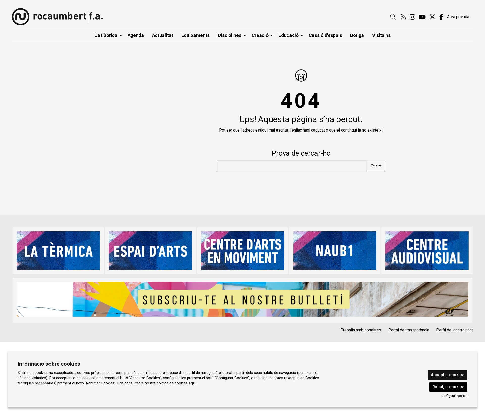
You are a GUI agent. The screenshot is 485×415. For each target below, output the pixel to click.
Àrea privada (458, 16)
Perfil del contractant (454, 330)
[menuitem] (403, 17)
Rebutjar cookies (448, 386)
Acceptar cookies (447, 374)
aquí (192, 383)
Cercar (376, 165)
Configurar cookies (454, 395)
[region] (242, 250)
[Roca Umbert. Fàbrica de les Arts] (57, 16)
